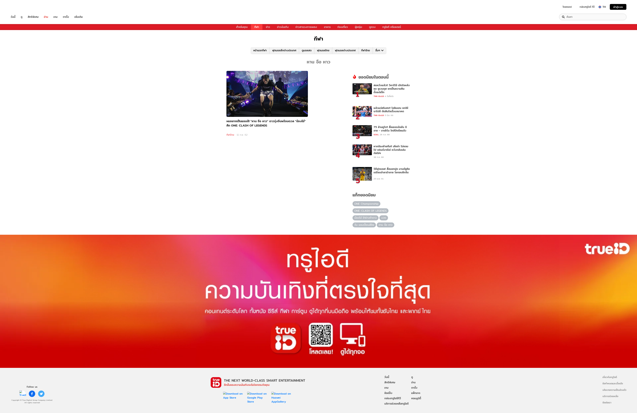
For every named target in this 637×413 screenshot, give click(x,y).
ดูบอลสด (307, 50)
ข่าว (268, 27)
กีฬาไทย (365, 50)
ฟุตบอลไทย (323, 50)
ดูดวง (372, 27)
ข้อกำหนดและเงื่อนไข (612, 383)
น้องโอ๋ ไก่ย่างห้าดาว (365, 218)
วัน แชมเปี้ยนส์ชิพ (364, 225)
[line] (22, 393)
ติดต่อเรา (606, 402)
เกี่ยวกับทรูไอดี (609, 377)
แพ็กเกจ (415, 393)
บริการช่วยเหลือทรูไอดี (396, 404)
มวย (383, 218)
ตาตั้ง (66, 17)
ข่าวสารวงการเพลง (306, 27)
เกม (55, 17)
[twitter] (41, 393)
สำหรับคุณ (242, 27)
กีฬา (256, 27)
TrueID (21, 7)
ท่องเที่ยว (342, 27)
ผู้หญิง (358, 27)
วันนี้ (13, 17)
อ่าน (46, 17)
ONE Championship (366, 204)
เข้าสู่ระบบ (618, 7)
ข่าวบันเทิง (283, 27)
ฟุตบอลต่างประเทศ (345, 50)
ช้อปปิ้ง (388, 393)
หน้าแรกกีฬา (260, 50)
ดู (21, 17)
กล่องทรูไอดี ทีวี (587, 6)
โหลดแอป (567, 6)
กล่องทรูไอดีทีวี (392, 398)
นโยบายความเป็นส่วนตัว (614, 390)
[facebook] (32, 393)
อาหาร (327, 27)
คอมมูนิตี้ (416, 398)
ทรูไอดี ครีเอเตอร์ (391, 27)
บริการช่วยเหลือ (610, 396)
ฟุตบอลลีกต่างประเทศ (284, 50)
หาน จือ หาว (385, 225)
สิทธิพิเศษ (33, 17)
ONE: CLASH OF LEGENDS (370, 211)
